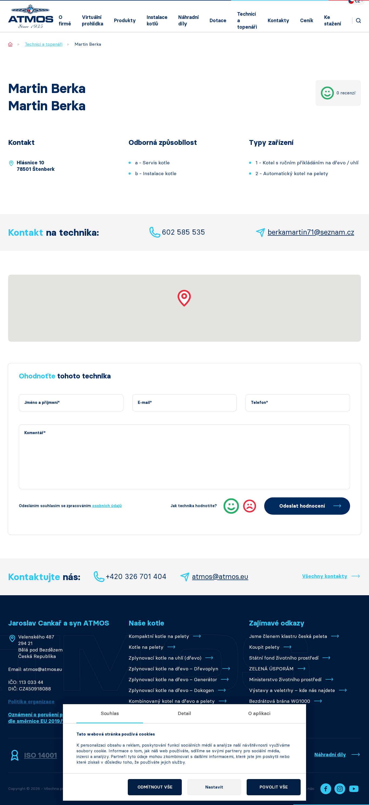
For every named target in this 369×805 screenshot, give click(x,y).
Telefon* (259, 402)
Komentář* (35, 433)
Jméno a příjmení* (42, 402)
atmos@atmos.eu (220, 576)
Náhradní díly (188, 20)
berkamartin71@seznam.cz (311, 232)
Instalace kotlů (157, 20)
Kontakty (278, 21)
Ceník (306, 21)
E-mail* (145, 402)
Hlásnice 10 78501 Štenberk (36, 166)
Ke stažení (332, 20)
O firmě (65, 20)
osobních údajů (107, 506)
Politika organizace (31, 702)
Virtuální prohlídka (92, 20)
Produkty (125, 21)
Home (10, 44)
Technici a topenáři (247, 20)
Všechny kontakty (324, 576)
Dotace (218, 21)
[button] (184, 298)
